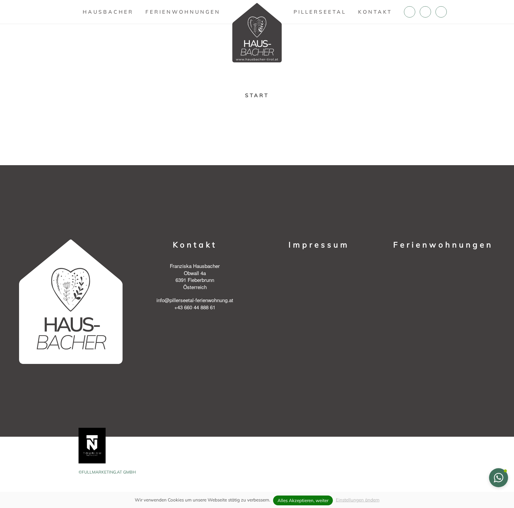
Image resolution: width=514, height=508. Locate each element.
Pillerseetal (320, 12)
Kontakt (375, 12)
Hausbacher (108, 12)
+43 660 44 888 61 (194, 307)
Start (257, 95)
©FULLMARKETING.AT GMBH (107, 472)
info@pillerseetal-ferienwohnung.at (194, 300)
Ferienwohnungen (182, 12)
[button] (498, 477)
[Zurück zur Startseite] (257, 32)
